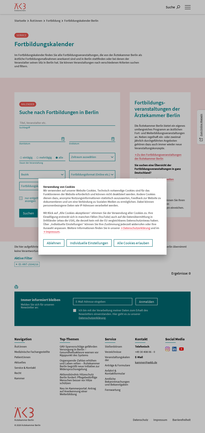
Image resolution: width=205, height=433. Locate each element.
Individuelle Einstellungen (89, 243)
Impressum (53, 231)
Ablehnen (54, 243)
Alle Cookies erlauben (133, 243)
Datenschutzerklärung (136, 228)
